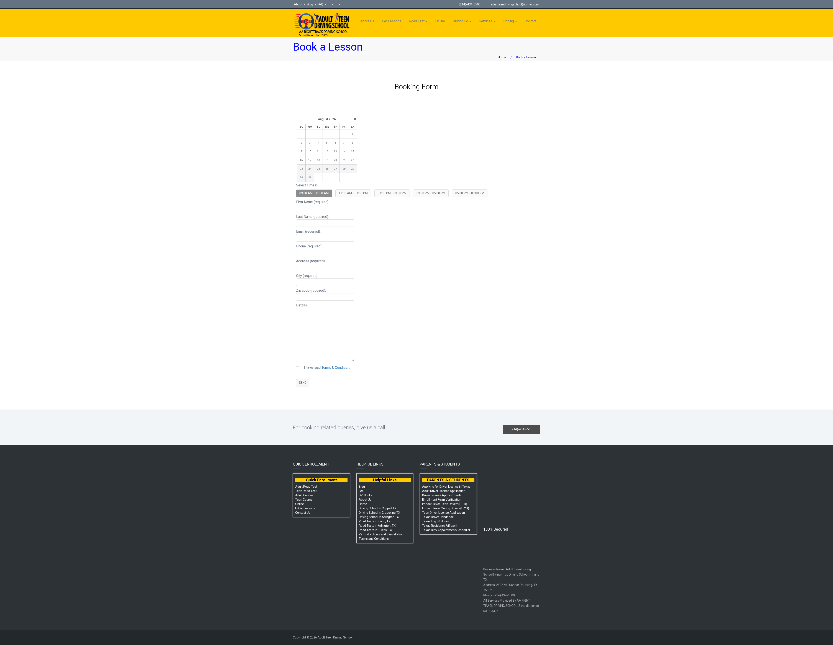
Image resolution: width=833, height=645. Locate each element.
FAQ (321, 4)
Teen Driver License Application (443, 512)
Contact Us (302, 512)
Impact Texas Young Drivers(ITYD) (445, 508)
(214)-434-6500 (469, 4)
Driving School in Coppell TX (378, 508)
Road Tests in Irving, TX (374, 521)
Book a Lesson (526, 57)
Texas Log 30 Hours (435, 521)
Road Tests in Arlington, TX (377, 525)
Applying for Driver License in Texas (446, 486)
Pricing (509, 21)
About (298, 4)
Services (486, 21)
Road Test (417, 21)
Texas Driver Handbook (438, 517)
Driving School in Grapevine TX (379, 512)
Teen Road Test (306, 491)
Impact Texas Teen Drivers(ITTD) (444, 504)
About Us (367, 21)
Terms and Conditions (374, 538)
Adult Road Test (306, 486)
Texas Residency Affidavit (439, 525)
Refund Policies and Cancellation (381, 534)
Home (502, 57)
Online (440, 21)
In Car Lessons (305, 508)
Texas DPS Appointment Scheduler (446, 530)
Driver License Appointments (442, 495)
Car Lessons (391, 21)
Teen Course (304, 499)
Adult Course (304, 495)
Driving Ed (461, 21)
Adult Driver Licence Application (443, 491)
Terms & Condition (335, 367)
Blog (310, 4)
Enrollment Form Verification (441, 499)
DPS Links (365, 495)
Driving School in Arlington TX (379, 517)
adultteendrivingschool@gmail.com (515, 4)
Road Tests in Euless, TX (375, 530)
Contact (530, 21)
